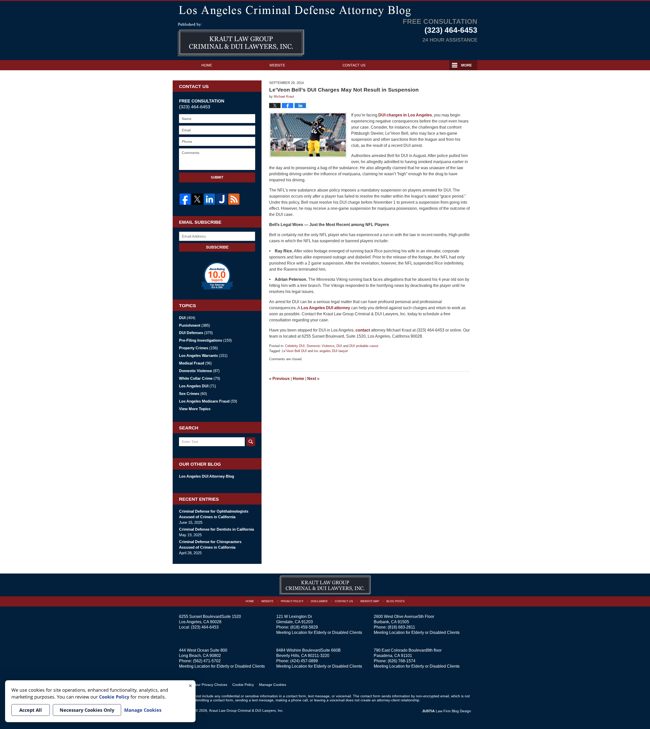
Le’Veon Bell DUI (294, 351)
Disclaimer (319, 601)
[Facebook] (185, 199)
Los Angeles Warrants (203, 355)
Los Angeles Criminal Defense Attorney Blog (241, 39)
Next (313, 378)
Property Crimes (198, 348)
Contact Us (354, 65)
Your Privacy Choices (210, 685)
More (466, 65)
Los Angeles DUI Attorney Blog (206, 476)
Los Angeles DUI (197, 386)
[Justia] (222, 199)
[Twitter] (197, 199)
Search (250, 441)
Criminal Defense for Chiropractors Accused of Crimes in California (210, 544)
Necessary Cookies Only (87, 710)
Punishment (194, 325)
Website (277, 65)
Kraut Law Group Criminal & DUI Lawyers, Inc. (246, 710)
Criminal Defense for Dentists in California (216, 529)
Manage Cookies (272, 685)
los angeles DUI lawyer (331, 351)
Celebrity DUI (295, 346)
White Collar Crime (199, 378)
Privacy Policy (292, 601)
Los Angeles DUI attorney (325, 308)
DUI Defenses (196, 333)
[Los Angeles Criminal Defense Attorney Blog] (325, 10)
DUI (339, 346)
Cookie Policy (243, 685)
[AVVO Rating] (217, 275)
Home (206, 65)
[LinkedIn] (209, 199)
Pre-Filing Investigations (205, 340)
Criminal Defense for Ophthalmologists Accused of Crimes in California (213, 514)
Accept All (30, 710)
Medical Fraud (195, 363)
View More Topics (194, 409)
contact (362, 330)
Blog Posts (395, 601)
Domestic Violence (320, 346)
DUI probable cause (363, 346)
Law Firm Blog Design (446, 711)
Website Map (369, 601)
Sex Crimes (193, 393)
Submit (217, 177)
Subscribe (217, 247)
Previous (279, 378)
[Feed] (234, 199)
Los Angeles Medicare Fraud (208, 401)
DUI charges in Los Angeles (405, 115)
